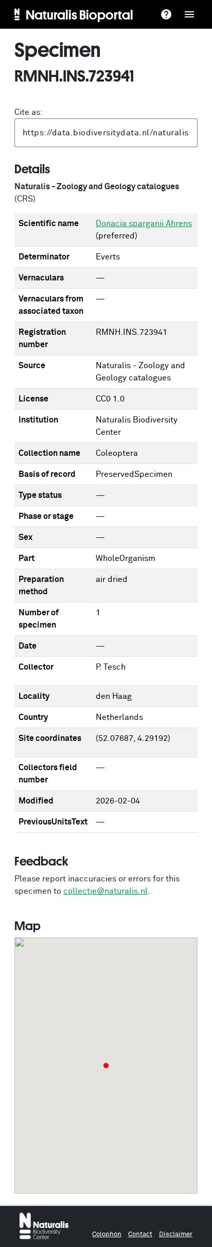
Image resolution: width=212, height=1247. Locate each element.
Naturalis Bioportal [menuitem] (79, 14)
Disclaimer (175, 1234)
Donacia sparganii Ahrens (144, 223)
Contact (140, 1234)
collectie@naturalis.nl (105, 891)
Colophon (106, 1234)
